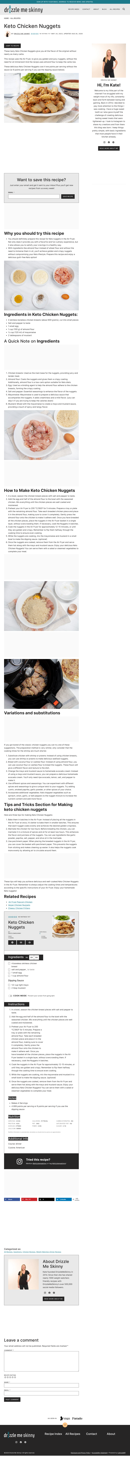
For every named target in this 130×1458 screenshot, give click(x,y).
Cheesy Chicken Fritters (19, 908)
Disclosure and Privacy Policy (80, 1453)
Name (7, 1382)
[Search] (123, 9)
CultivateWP (122, 1453)
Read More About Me (53, 1299)
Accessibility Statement (99, 1453)
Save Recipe (68, 196)
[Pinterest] (54, 1293)
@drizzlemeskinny (40, 1163)
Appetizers (17, 1252)
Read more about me (109, 148)
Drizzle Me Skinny (22, 34)
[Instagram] (45, 1293)
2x (31, 957)
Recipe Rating (10, 1375)
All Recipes (115, 9)
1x (27, 957)
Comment (9, 1350)
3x (36, 957)
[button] (31, 34)
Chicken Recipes (29, 1252)
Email (11, 192)
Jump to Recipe (12, 46)
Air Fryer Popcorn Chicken (20, 902)
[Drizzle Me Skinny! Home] (23, 9)
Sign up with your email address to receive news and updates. (65, 2)
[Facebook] (49, 1293)
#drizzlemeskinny (59, 1163)
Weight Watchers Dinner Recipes (48, 1252)
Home (6, 18)
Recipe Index (73, 9)
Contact (86, 9)
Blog (104, 9)
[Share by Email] (21, 942)
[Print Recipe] (29, 942)
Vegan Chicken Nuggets (19, 905)
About (96, 9)
